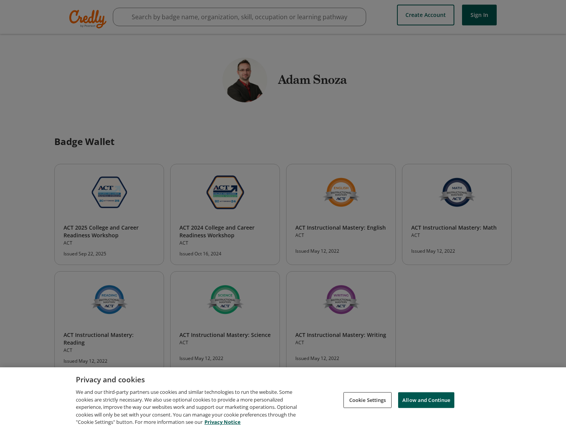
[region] (283, 398)
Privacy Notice (222, 421)
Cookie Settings (367, 399)
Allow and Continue (426, 399)
